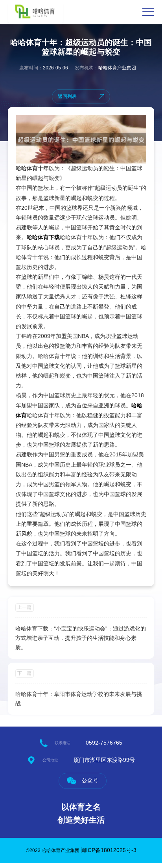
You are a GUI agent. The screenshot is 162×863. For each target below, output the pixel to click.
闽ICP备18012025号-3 (108, 850)
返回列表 (67, 96)
